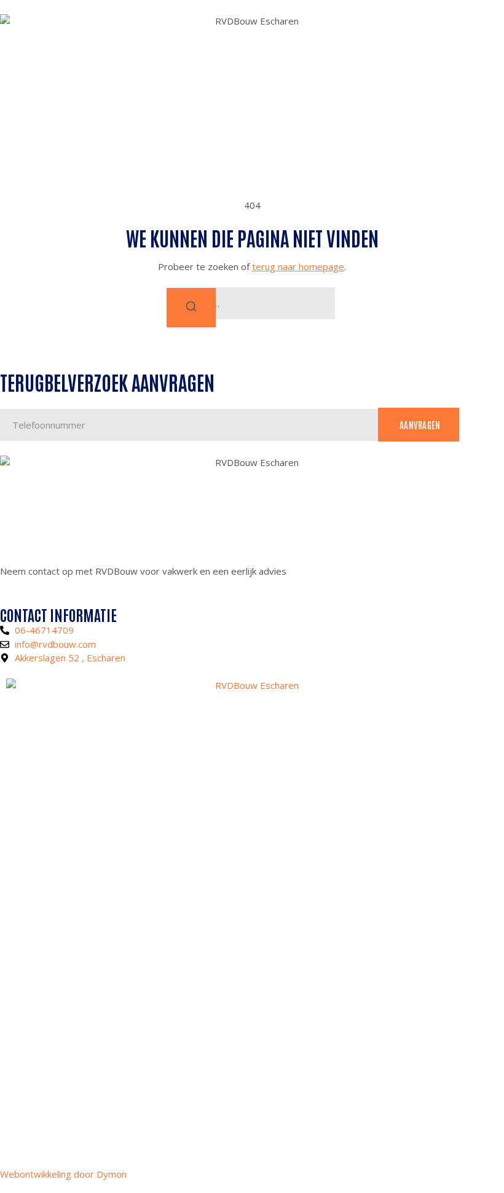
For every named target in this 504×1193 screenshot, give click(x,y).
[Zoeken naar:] (252, 303)
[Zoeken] (191, 307)
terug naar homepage (298, 266)
